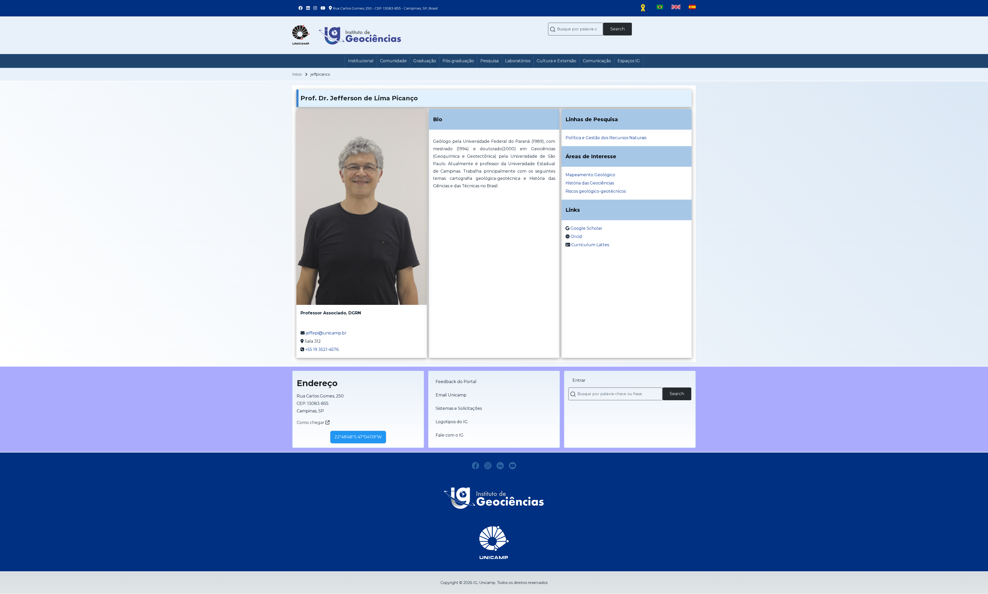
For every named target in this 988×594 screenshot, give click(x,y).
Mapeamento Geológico (590, 174)
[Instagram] (488, 465)
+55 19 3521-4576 (322, 349)
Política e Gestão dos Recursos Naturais (606, 137)
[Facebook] (475, 465)
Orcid (576, 236)
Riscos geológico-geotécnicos (596, 191)
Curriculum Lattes (590, 244)
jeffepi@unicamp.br (326, 333)
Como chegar (311, 422)
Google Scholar (586, 228)
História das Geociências (590, 183)
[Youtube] (512, 465)
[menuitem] (361, 61)
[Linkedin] (500, 465)
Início (297, 74)
